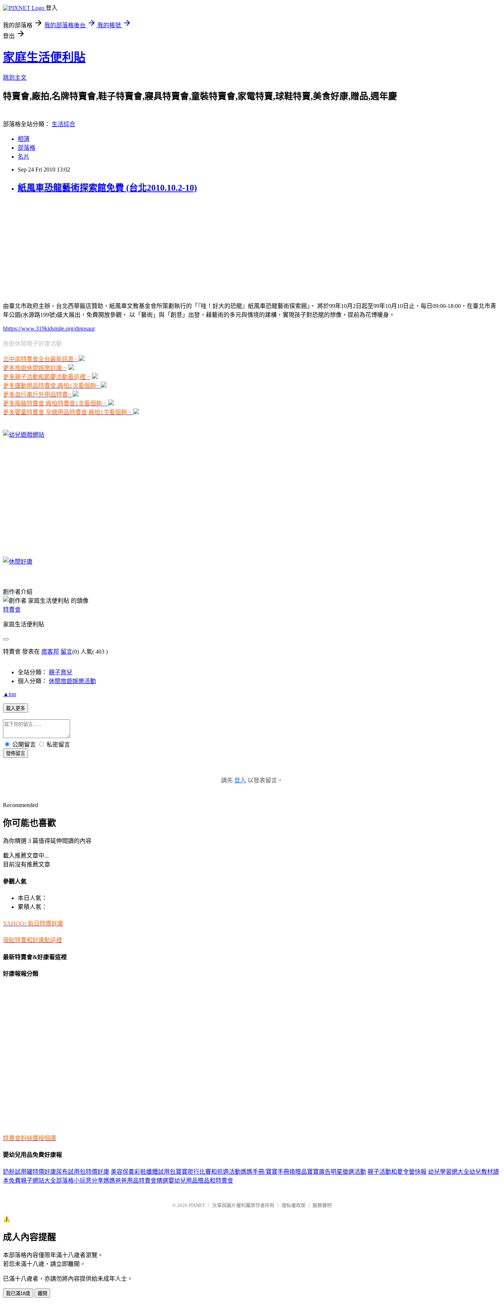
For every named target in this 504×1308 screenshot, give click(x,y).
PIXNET (197, 1205)
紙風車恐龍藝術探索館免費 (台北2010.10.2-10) (107, 188)
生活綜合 (63, 124)
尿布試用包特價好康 (82, 1172)
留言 (66, 651)
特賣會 (12, 609)
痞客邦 (50, 651)
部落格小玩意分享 (79, 1180)
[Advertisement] (49, 247)
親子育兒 (60, 672)
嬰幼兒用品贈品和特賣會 (200, 1180)
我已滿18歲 (18, 1293)
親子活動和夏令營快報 (397, 1172)
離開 (42, 1293)
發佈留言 (15, 753)
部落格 (26, 148)
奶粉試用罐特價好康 (29, 1172)
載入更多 (15, 708)
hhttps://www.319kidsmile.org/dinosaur (49, 328)
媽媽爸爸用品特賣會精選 (135, 1180)
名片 (24, 156)
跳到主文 (15, 78)
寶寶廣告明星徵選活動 (336, 1172)
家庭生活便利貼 (44, 57)
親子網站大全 (38, 1180)
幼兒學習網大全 (448, 1172)
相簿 (24, 139)
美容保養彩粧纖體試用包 (143, 1172)
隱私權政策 (293, 1205)
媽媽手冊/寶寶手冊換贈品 (274, 1172)
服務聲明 (322, 1205)
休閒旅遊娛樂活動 (72, 681)
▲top (9, 694)
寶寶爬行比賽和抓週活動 (208, 1172)
